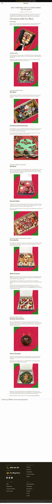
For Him (28, 495)
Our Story (29, 467)
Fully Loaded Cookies (12, 441)
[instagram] (9, 478)
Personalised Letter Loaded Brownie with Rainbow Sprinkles (25, 419)
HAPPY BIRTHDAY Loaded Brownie (30, 441)
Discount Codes (9, 491)
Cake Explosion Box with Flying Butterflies (38, 411)
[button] (21, 412)
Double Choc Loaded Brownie (12, 449)
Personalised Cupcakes (23, 411)
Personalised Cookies (37, 449)
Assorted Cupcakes (9, 457)
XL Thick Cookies (43, 441)
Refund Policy (9, 486)
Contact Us (29, 469)
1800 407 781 (14, 467)
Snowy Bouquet (13, 21)
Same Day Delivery (30, 484)
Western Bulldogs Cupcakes (11, 404)
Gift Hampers (29, 486)
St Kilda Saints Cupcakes (30, 404)
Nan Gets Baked (14, 201)
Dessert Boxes (29, 488)
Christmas (29, 491)
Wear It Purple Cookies (43, 419)
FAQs (7, 484)
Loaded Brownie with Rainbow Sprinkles (11, 426)
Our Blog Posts (15, 473)
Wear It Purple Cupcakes (6, 419)
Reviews (28, 476)
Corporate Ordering (10, 488)
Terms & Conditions (30, 474)
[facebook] (7, 478)
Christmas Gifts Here (35, 395)
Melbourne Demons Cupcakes (9, 411)
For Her (28, 493)
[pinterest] (12, 478)
